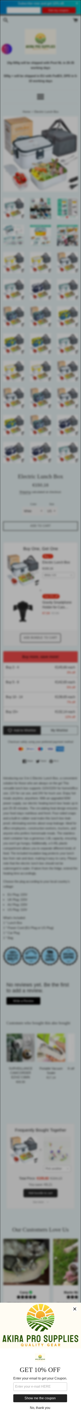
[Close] (75, 1309)
